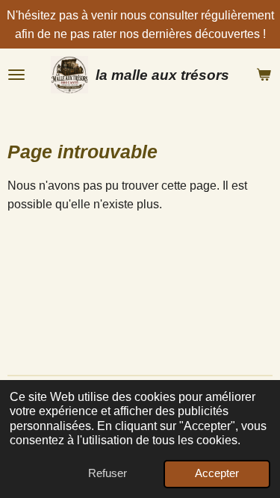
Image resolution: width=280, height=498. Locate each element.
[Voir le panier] (263, 75)
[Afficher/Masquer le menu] (16, 75)
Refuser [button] (107, 473)
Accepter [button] (217, 473)
